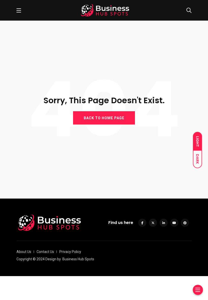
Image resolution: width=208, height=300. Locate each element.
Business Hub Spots (78, 259)
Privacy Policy (70, 252)
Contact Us (45, 252)
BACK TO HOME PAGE (104, 118)
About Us (23, 252)
